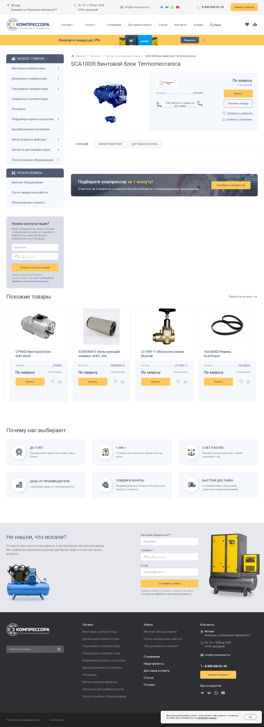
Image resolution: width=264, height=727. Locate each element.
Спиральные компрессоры (30, 99)
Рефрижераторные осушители (33, 119)
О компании (114, 24)
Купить (238, 93)
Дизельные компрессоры (29, 78)
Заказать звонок (218, 674)
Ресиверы (19, 109)
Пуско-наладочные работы (30, 192)
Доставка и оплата (139, 24)
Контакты (180, 24)
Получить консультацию (35, 267)
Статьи (163, 24)
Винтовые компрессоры (28, 68)
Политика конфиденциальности (23, 720)
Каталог (67, 24)
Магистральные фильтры (29, 139)
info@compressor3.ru (137, 7)
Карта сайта (57, 720)
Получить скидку (238, 103)
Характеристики (110, 144)
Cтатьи (148, 677)
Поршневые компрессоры (30, 89)
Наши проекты (154, 663)
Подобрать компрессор (231, 185)
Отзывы (198, 24)
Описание (82, 144)
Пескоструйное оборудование (32, 160)
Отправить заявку (169, 583)
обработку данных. (207, 718)
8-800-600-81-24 (213, 7)
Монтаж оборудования (27, 182)
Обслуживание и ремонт (28, 202)
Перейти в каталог (240, 296)
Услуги (89, 24)
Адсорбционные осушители (31, 129)
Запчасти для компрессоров (31, 149)
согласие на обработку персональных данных (166, 594)
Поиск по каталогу (20, 649)
